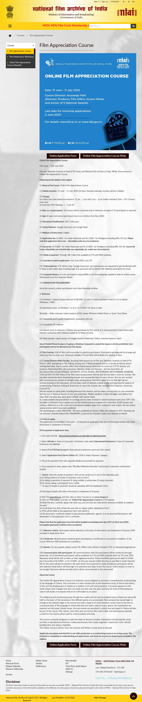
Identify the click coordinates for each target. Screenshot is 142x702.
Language (115, 2)
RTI (67, 664)
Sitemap (69, 672)
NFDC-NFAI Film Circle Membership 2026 (69, 25)
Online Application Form (63, 156)
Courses (20, 36)
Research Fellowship (14, 669)
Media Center (41, 661)
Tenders (39, 664)
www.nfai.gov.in (101, 497)
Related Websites (13, 666)
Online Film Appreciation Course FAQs (104, 156)
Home (8, 661)
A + (133, 2)
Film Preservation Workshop (21, 57)
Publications (41, 666)
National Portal (12, 664)
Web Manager (100, 698)
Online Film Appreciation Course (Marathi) (19, 64)
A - (124, 2)
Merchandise (71, 661)
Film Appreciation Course (41, 36)
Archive (9, 675)
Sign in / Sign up (101, 2)
